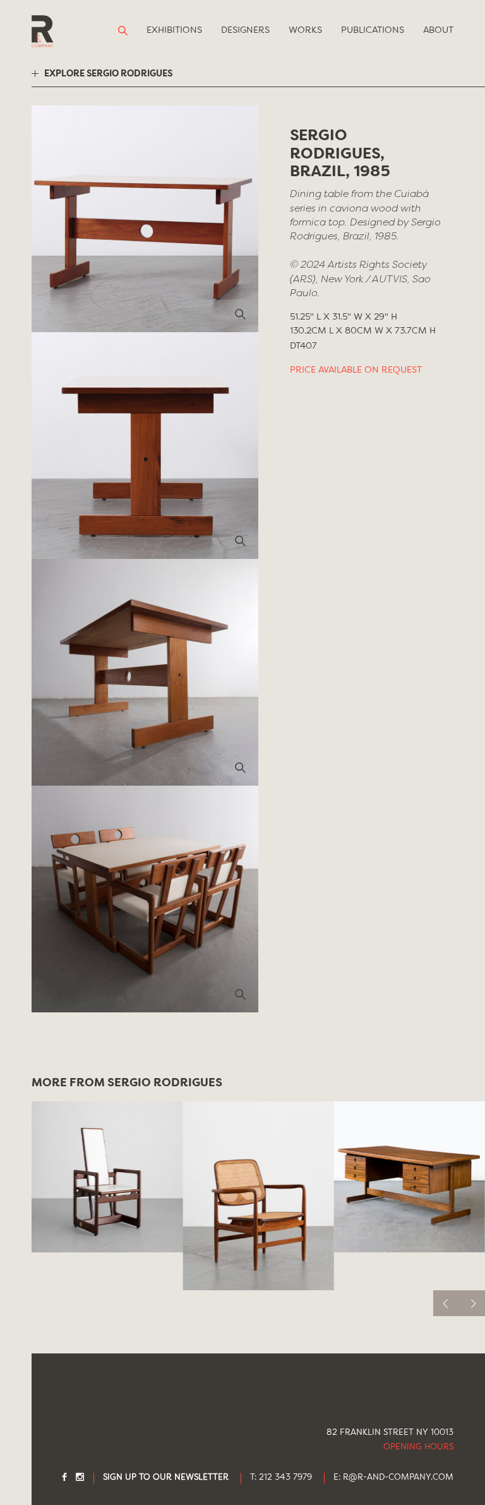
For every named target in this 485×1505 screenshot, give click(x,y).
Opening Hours (418, 1447)
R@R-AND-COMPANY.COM (398, 1477)
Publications (372, 30)
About (438, 30)
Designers (245, 30)
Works (305, 30)
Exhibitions (174, 30)
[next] (472, 1303)
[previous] (446, 1303)
